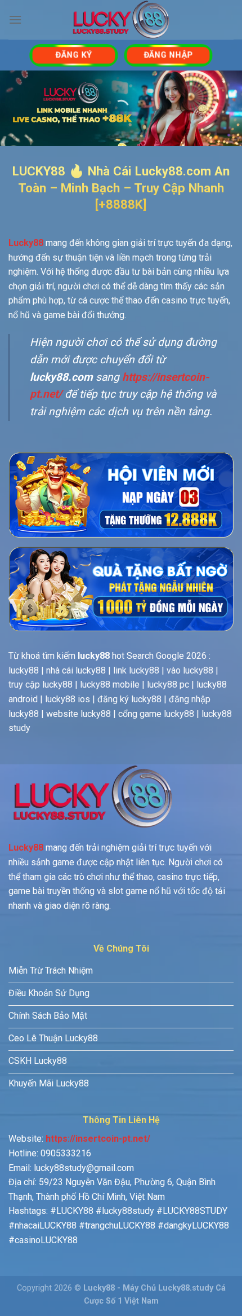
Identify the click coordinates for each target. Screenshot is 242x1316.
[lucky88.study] (121, 19)
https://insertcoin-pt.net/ (98, 1138)
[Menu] (15, 19)
